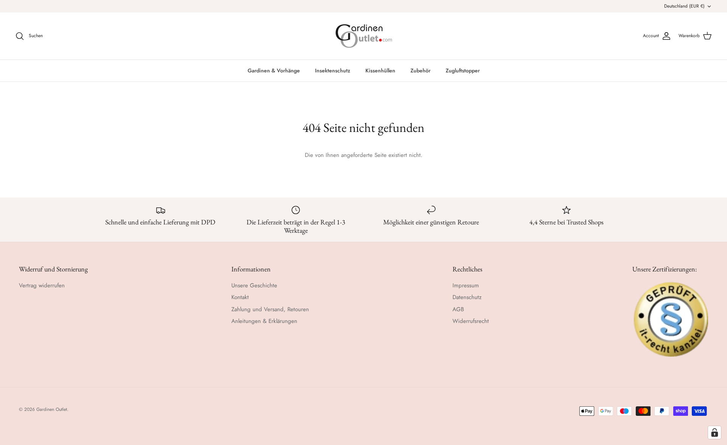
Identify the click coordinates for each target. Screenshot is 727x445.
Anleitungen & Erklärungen (264, 321)
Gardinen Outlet (51, 409)
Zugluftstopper (463, 70)
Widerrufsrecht (470, 321)
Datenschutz (467, 297)
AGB (458, 309)
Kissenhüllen (380, 70)
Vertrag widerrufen (42, 285)
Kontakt (240, 297)
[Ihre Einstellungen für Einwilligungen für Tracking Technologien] (714, 432)
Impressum (465, 285)
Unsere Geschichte (254, 285)
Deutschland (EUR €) (684, 6)
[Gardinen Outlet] (363, 36)
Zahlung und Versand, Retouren (270, 309)
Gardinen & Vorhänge (274, 70)
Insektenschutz (332, 70)
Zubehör (420, 70)
